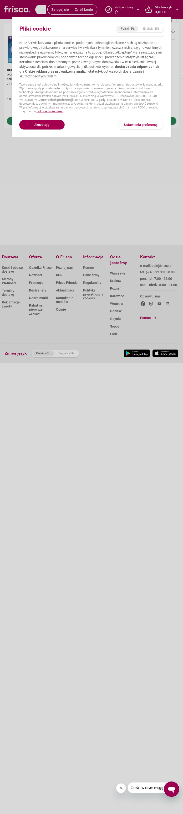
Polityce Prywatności (49, 111)
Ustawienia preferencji (141, 125)
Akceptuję (42, 125)
